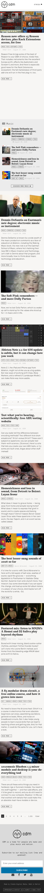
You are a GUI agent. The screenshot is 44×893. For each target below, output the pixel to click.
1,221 (30, 816)
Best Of (14, 178)
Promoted (21, 139)
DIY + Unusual (6, 701)
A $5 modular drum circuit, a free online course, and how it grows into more (20, 694)
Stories (28, 139)
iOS (8, 360)
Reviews (22, 360)
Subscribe (22, 870)
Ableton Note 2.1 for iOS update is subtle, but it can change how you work (22, 353)
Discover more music (21, 186)
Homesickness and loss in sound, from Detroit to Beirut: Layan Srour (25, 161)
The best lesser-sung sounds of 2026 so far (26, 174)
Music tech (5, 46)
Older (37, 816)
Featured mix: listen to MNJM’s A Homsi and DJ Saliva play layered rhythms (21, 631)
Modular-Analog (12, 777)
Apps (3, 360)
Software (14, 46)
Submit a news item (32, 890)
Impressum (8, 890)
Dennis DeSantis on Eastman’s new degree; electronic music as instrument (23, 132)
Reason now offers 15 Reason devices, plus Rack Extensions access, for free (20, 39)
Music (14, 139)
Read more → (6, 79)
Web (17, 425)
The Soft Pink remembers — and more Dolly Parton (26, 148)
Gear (3, 777)
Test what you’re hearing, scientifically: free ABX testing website (21, 418)
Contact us (18, 890)
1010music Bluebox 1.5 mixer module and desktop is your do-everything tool (21, 769)
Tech (20, 46)
